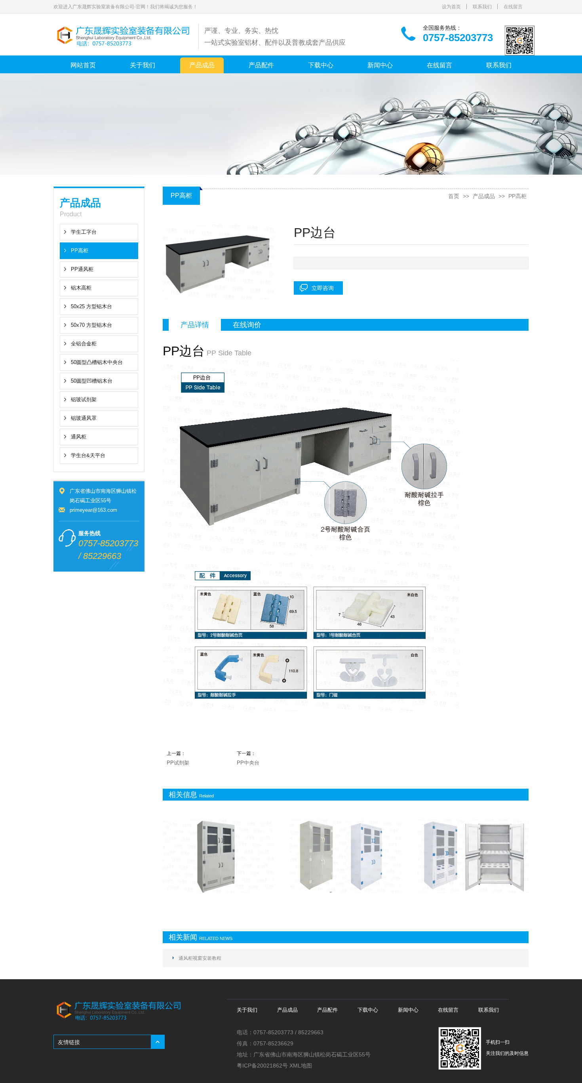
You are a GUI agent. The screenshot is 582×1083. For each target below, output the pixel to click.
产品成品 (202, 65)
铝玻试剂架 (84, 399)
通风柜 (78, 437)
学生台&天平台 (88, 455)
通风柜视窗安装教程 (200, 958)
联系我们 (482, 7)
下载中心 (320, 65)
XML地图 (300, 1065)
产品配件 (261, 65)
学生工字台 (84, 232)
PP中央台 (248, 763)
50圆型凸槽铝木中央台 (97, 362)
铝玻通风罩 (84, 418)
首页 (453, 196)
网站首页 (83, 65)
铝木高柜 (81, 288)
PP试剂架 (178, 763)
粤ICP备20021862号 (262, 1065)
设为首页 (451, 7)
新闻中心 (380, 65)
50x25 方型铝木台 (91, 306)
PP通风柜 (82, 269)
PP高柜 (79, 251)
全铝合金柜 (84, 344)
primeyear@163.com (93, 510)
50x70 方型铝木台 (91, 325)
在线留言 (513, 7)
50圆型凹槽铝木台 (91, 381)
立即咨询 (323, 288)
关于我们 (142, 65)
